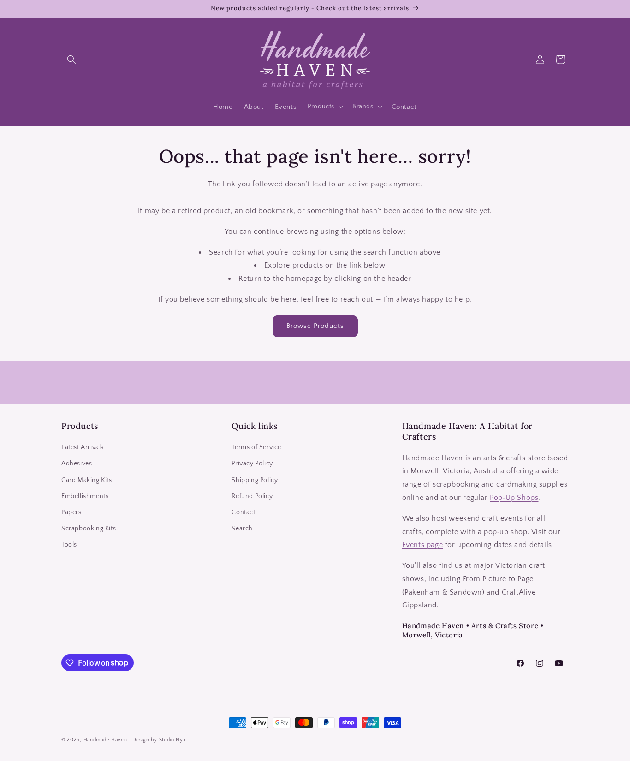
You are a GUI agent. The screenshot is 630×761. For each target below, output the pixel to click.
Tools (69, 545)
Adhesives (76, 464)
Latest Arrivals (82, 448)
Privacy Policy (252, 464)
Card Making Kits (86, 480)
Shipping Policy (255, 480)
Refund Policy (252, 496)
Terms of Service (256, 448)
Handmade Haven (105, 740)
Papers (71, 512)
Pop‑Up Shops (514, 497)
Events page (422, 545)
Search (242, 528)
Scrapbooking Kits (88, 528)
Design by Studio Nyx (159, 740)
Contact (243, 512)
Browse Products (315, 326)
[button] (71, 59)
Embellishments (84, 496)
